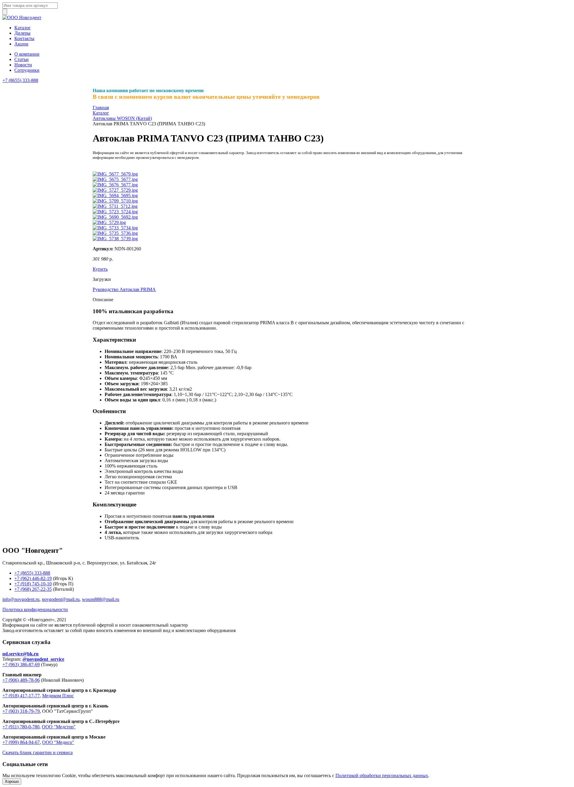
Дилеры (22, 33)
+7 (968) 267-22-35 (33, 589)
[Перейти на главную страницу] (21, 17)
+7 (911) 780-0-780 (20, 726)
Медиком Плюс (58, 695)
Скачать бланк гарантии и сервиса (37, 752)
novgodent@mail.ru (61, 599)
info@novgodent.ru (20, 599)
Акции (21, 43)
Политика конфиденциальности (35, 609)
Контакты (24, 38)
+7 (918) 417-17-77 (21, 695)
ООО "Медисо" (58, 742)
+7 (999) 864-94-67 (21, 742)
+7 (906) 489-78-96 (21, 680)
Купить (100, 269)
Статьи (21, 59)
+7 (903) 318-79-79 (21, 711)
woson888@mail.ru (100, 599)
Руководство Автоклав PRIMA (124, 289)
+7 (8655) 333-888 (20, 80)
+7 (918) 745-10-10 (33, 583)
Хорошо (12, 781)
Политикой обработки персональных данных (381, 775)
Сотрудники (26, 70)
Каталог (22, 27)
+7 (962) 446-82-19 (33, 578)
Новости (23, 64)
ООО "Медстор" (59, 726)
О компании (26, 54)
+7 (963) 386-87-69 (21, 664)
